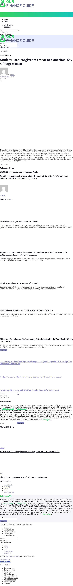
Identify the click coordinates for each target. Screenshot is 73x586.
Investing (7, 27)
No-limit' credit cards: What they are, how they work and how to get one (31, 377)
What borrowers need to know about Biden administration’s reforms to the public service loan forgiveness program (34, 177)
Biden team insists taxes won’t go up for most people (23, 477)
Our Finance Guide (12, 525)
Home (6, 19)
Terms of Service (8, 409)
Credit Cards (8, 25)
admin (12, 75)
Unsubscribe (8, 533)
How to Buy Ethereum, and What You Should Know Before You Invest (29, 390)
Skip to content (5, 560)
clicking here (47, 420)
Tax (5, 23)
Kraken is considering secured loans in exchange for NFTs (26, 310)
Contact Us (8, 528)
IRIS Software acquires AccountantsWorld (19, 172)
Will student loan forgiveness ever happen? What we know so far (30, 452)
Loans (6, 21)
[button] (5, 561)
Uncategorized (9, 492)
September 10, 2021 (7, 77)
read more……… (4, 164)
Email (1, 517)
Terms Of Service (10, 531)
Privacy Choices (9, 535)
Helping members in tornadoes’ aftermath (19, 283)
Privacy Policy (22, 409)
